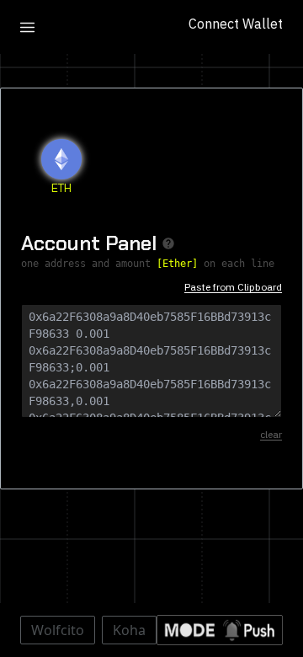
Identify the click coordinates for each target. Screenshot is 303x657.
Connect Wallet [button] (236, 23)
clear (271, 434)
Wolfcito (57, 630)
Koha (129, 630)
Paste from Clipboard (233, 286)
